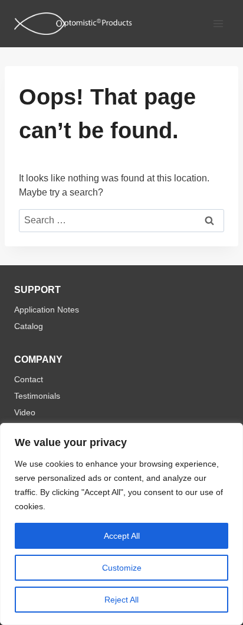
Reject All (121, 599)
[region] (121, 524)
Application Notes (46, 309)
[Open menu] (218, 23)
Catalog (28, 326)
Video (24, 412)
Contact (28, 379)
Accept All (122, 536)
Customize (122, 567)
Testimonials (37, 396)
